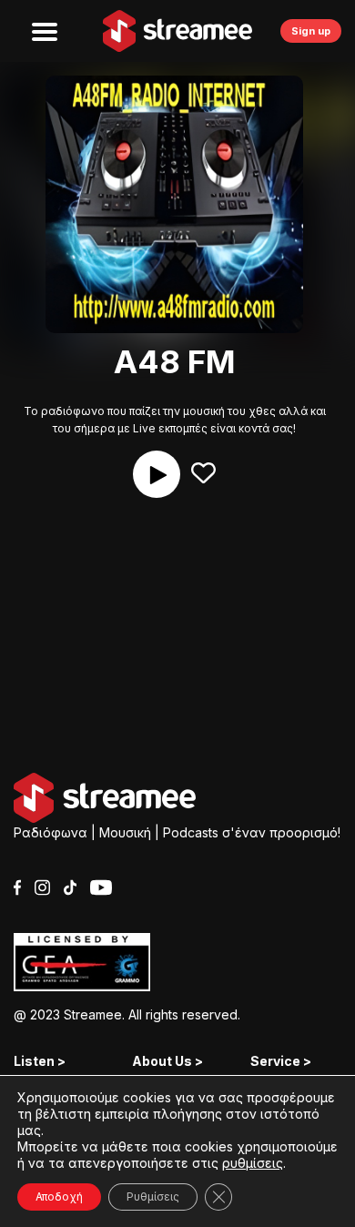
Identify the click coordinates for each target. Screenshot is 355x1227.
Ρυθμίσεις (153, 1196)
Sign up (310, 31)
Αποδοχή (59, 1196)
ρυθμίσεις (252, 1163)
